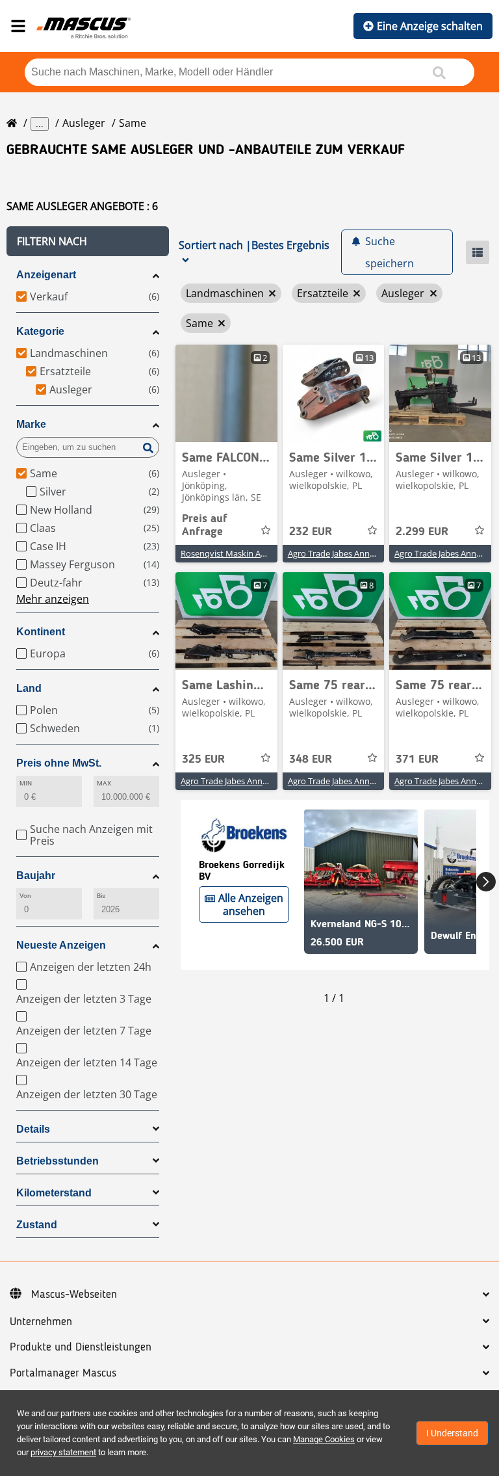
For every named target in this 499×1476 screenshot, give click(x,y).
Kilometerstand (54, 1192)
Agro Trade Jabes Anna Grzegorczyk (356, 553)
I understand (452, 1433)
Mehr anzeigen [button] (52, 599)
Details (33, 1129)
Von (25, 895)
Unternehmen (41, 1322)
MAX (104, 783)
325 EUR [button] (203, 759)
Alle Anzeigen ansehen (250, 904)
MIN (25, 783)
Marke (31, 424)
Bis (101, 895)
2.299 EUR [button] (422, 532)
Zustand (36, 1224)
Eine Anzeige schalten (430, 26)
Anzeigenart (46, 274)
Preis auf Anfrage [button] (204, 525)
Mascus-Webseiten (74, 1294)
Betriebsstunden (57, 1160)
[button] (87, 241)
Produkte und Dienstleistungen (80, 1347)
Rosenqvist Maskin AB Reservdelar (247, 553)
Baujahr (35, 875)
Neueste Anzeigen (61, 945)
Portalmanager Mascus (63, 1373)
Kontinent (40, 631)
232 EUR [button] (310, 532)
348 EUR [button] (310, 759)
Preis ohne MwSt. (58, 763)
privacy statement (63, 1452)
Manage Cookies (324, 1439)
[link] (226, 393)
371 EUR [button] (417, 759)
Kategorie (40, 331)
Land (29, 688)
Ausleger (83, 123)
